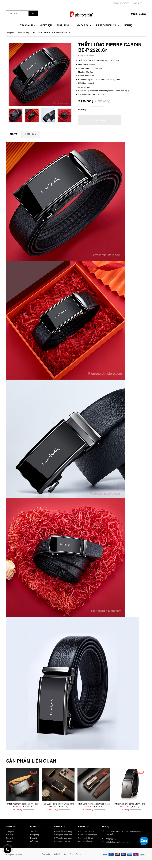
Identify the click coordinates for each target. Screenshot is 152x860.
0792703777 (124, 3)
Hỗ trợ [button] (33, 827)
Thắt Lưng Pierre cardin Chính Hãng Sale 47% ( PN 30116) (22, 805)
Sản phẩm (10, 838)
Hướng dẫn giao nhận (63, 838)
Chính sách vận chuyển (87, 834)
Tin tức (9, 841)
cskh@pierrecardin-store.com (117, 842)
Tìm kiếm (34, 831)
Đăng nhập (137, 3)
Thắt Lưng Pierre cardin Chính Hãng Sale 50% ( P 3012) (94, 805)
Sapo (20, 854)
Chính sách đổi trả (85, 838)
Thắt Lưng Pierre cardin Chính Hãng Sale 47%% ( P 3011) (129, 805)
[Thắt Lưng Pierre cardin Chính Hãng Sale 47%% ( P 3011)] (129, 784)
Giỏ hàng (34, 841)
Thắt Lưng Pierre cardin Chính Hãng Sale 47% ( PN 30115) (58, 805)
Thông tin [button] (11, 827)
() (139, 13)
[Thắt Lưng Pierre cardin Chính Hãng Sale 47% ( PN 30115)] (58, 784)
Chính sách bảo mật (86, 831)
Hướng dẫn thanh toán (63, 834)
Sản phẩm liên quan (31, 761)
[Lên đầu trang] (145, 851)
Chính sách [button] (83, 827)
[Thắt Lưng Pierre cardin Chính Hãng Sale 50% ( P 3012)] (93, 784)
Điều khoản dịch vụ (62, 841)
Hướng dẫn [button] (59, 827)
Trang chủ (10, 831)
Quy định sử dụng (85, 841)
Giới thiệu (10, 834)
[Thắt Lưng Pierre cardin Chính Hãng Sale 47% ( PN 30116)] (22, 784)
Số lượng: (82, 109)
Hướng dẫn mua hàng (63, 831)
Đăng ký (33, 838)
